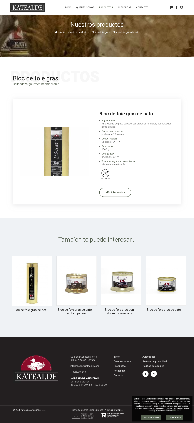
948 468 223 (79, 372)
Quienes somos (85, 7)
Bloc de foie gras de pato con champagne (75, 311)
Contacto (142, 7)
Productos (106, 7)
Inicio (68, 7)
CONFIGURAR (175, 417)
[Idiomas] (171, 7)
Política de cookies (153, 366)
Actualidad (125, 7)
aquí (174, 410)
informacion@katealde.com (84, 366)
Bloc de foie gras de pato (164, 309)
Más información (115, 192)
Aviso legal (148, 356)
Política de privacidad (154, 361)
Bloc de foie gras (101, 32)
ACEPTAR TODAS (151, 417)
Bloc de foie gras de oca (30, 310)
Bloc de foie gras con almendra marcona (119, 311)
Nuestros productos (78, 32)
